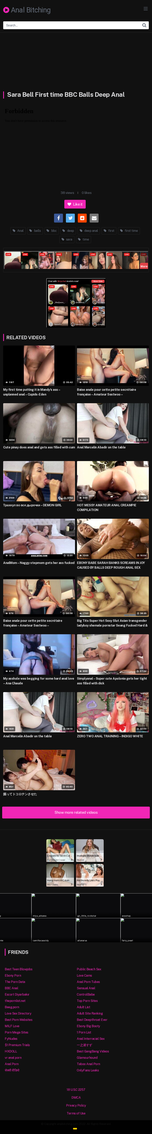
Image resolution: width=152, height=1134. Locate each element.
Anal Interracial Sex (90, 1039)
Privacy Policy (76, 1105)
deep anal (91, 231)
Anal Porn (12, 1064)
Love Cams (84, 975)
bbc (53, 231)
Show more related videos (76, 812)
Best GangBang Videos (93, 1051)
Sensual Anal (86, 988)
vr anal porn (13, 1058)
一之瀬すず (84, 1045)
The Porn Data (15, 982)
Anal (20, 231)
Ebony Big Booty (88, 1026)
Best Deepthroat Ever (92, 1020)
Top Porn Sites (87, 1001)
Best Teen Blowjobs (18, 969)
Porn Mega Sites (16, 1032)
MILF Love (12, 1026)
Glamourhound (87, 1058)
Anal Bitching (30, 10)
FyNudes (11, 1039)
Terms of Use (76, 1113)
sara (68, 239)
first (111, 231)
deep (70, 231)
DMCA (76, 1097)
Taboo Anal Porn (88, 1064)
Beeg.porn (12, 1007)
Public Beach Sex (89, 969)
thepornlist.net (15, 1001)
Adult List (83, 1007)
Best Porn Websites (18, 1020)
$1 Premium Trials (17, 1045)
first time (131, 231)
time (85, 239)
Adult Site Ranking (90, 1013)
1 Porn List (84, 1032)
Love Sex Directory (18, 1013)
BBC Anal (11, 988)
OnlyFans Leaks (88, 1070)
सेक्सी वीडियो (12, 1070)
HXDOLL (11, 1051)
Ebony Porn (13, 975)
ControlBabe (86, 994)
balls (37, 231)
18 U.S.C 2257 (76, 1090)
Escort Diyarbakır (17, 994)
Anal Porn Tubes (88, 982)
